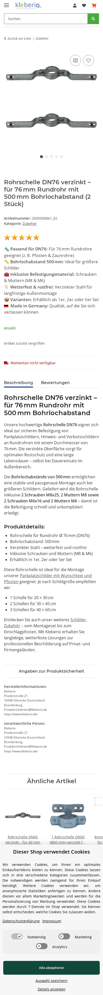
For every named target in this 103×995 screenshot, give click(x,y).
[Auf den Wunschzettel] (88, 60)
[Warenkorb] (94, 6)
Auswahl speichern (52, 980)
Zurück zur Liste (19, 38)
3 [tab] (51, 156)
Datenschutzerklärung (21, 921)
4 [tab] (56, 156)
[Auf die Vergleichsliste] (75, 60)
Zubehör (29, 223)
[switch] (17, 936)
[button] (74, 6)
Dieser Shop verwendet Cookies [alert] (51, 851)
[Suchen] (93, 18)
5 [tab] (61, 156)
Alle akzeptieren (51, 967)
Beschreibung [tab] (18, 382)
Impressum (51, 921)
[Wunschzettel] (84, 6)
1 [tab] (41, 156)
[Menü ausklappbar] (6, 3)
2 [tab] (46, 156)
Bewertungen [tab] (55, 382)
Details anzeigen (52, 989)
